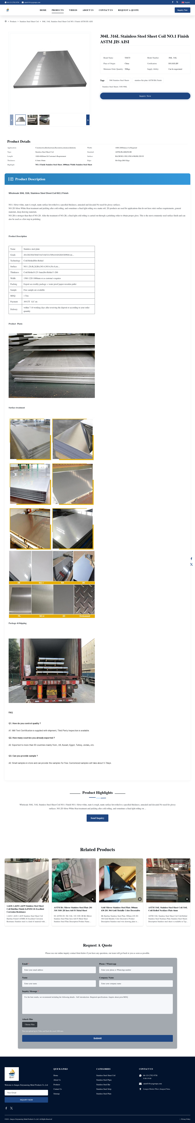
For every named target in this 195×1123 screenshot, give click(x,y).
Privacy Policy (185, 1119)
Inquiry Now (182, 10)
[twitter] (11, 1108)
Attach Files (27, 1019)
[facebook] (6, 1108)
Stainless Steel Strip (103, 1089)
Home (43, 10)
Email (25, 963)
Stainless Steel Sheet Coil (29, 21)
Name (24, 977)
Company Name (106, 977)
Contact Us (106, 10)
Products (58, 10)
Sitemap (56, 1093)
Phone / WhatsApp (107, 963)
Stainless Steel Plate (103, 1093)
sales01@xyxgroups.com (32, 2)
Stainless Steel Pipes (104, 1080)
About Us (88, 10)
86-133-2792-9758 (150, 1075)
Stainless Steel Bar (103, 1084)
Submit (98, 1038)
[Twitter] (177, 2)
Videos (73, 10)
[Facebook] (173, 2)
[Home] (6, 21)
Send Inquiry (97, 818)
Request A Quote (128, 10)
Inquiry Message (30, 991)
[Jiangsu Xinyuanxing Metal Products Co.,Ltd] (7, 10)
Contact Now (26, 922)
